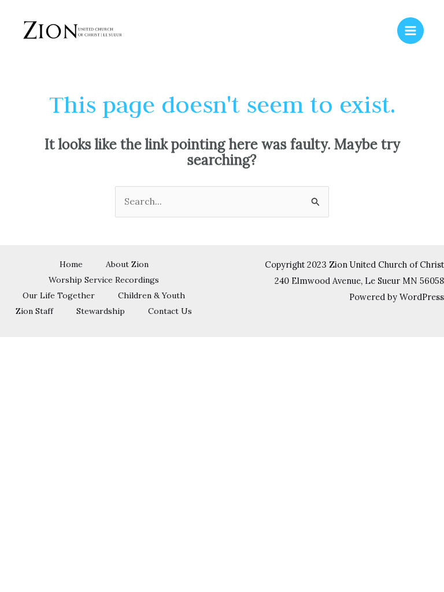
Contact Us (170, 311)
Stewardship (100, 311)
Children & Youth (151, 295)
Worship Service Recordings (104, 280)
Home (71, 264)
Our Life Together (59, 295)
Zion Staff (34, 311)
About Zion (127, 264)
